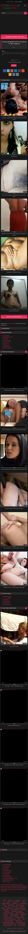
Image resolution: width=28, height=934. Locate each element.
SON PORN (23, 886)
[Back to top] (24, 930)
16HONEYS (15, 903)
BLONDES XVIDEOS (20, 908)
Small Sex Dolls (7, 340)
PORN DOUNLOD (8, 917)
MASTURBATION (14, 916)
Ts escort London (7, 864)
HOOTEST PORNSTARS (10, 919)
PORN (22, 916)
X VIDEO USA (15, 887)
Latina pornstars (7, 604)
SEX (19, 919)
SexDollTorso (6, 335)
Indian (14, 65)
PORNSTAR (11, 905)
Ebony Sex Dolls (7, 341)
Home (4, 900)
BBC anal (3, 889)
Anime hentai (16, 889)
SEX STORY (22, 925)
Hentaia (22, 928)
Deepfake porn (9, 889)
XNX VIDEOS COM (20, 922)
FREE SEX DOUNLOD (16, 911)
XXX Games (6, 869)
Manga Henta (10, 928)
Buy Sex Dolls (6, 881)
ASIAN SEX (15, 906)
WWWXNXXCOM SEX (8, 922)
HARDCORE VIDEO (8, 912)
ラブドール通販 (7, 598)
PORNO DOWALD (19, 917)
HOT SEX (5, 914)
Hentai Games (6, 873)
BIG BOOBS (10, 908)
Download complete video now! (14, 36)
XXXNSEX (17, 900)
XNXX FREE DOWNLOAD (9, 923)
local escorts (3, 890)
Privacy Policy (16, 902)
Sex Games (6, 867)
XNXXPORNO (21, 923)
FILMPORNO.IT (23, 887)
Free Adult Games (7, 870)
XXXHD (16, 60)
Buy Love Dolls (6, 601)
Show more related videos (14, 316)
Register (20, 1)
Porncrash (22, 889)
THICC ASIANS (7, 887)
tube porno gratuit (11, 323)
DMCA (8, 902)
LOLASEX (5, 338)
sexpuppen (5, 599)
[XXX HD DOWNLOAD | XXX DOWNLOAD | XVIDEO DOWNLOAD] (11, 7)
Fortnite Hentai (16, 928)
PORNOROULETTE (8, 337)
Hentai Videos (6, 875)
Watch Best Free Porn (8, 880)
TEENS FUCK (18, 920)
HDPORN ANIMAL (20, 912)
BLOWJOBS (6, 909)
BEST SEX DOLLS (7, 348)
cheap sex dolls (6, 346)
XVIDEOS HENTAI (7, 925)
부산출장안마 (6, 602)
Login (16, 1)
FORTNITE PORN (7, 596)
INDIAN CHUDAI (14, 914)
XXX (15, 925)
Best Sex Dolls (6, 865)
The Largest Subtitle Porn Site (10, 878)
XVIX (2, 887)
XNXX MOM (16, 886)
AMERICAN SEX (20, 905)
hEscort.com (6, 345)
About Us (10, 900)
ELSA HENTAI (14, 909)
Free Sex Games (7, 872)
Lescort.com (6, 343)
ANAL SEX (7, 906)
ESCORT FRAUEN (7, 876)
